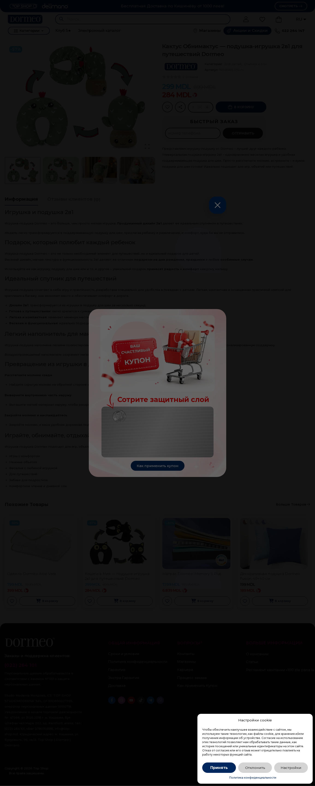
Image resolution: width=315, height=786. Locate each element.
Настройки (291, 767)
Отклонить (255, 767)
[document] (157, 393)
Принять (219, 767)
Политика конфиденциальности (252, 777)
